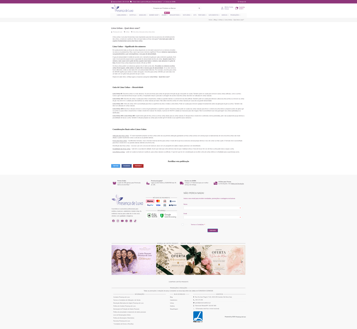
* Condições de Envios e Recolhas (123, 324)
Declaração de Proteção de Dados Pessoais (126, 309)
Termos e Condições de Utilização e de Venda (126, 300)
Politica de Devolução (237, 183)
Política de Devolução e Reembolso (123, 318)
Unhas (128, 32)
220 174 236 (199, 300)
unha (232, 149)
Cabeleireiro (173, 300)
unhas (117, 39)
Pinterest (138, 166)
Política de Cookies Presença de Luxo (124, 306)
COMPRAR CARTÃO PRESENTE (178, 282)
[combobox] (176, 8)
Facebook (126, 166)
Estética (172, 306)
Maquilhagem (174, 309)
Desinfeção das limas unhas (121, 146)
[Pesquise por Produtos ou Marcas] (199, 8)
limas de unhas (133, 50)
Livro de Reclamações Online (122, 315)
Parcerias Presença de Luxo (121, 321)
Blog (171, 297)
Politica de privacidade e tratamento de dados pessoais (129, 312)
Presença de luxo (241, 316)
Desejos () (242, 1)
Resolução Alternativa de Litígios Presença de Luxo (128, 303)
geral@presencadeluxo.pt (202, 302)
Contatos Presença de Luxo (121, 297)
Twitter (115, 166)
